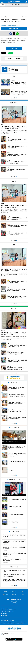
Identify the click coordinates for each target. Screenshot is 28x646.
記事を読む (14, 48)
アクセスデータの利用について (7, 611)
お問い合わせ (4, 613)
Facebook (12, 602)
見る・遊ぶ (12, 4)
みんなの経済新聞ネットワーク (14, 628)
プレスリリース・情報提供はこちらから (9, 609)
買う (16, 4)
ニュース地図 (3, 16)
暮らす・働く (20, 4)
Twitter (15, 602)
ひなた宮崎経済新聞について (7, 608)
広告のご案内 (4, 615)
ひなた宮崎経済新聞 (14, 2)
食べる (7, 4)
